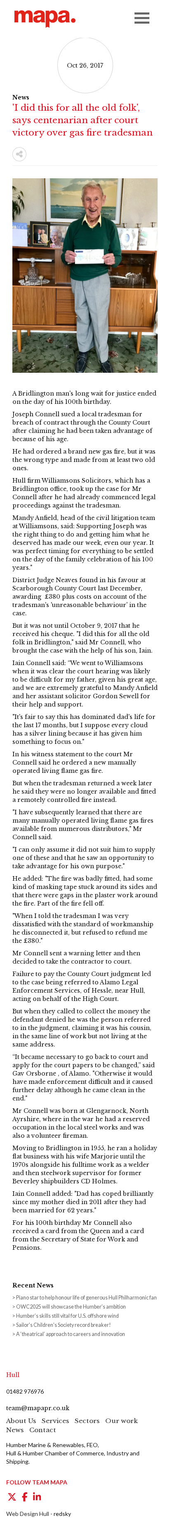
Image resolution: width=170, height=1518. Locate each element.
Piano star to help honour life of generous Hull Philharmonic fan (86, 1298)
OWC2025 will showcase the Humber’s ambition (71, 1307)
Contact (42, 1430)
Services (55, 1421)
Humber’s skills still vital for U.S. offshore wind (67, 1316)
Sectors (87, 1421)
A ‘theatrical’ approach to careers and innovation (70, 1334)
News (15, 1430)
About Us (21, 1421)
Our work (121, 1421)
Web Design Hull (27, 1513)
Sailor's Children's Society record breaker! (63, 1325)
